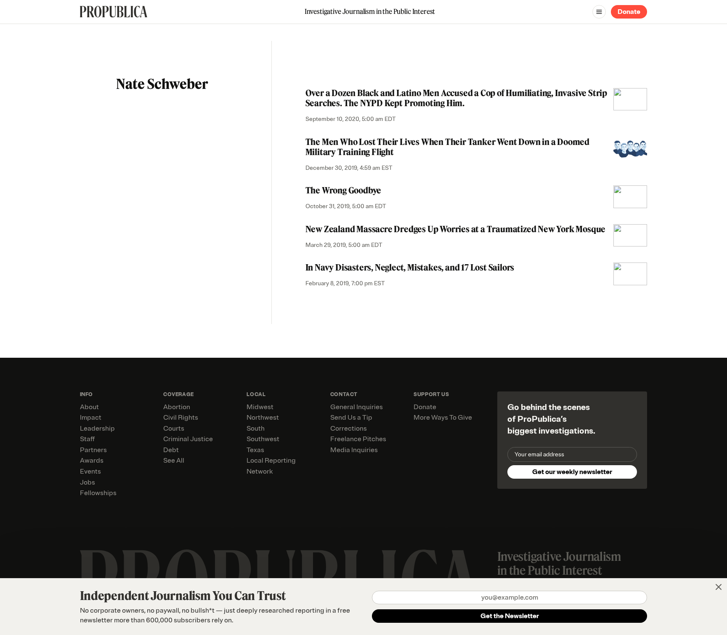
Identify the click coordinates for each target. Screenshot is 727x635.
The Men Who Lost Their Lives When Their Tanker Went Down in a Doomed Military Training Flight (447, 147)
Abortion (176, 407)
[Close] (718, 587)
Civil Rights (180, 417)
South (256, 428)
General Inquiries (356, 407)
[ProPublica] (113, 11)
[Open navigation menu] (599, 12)
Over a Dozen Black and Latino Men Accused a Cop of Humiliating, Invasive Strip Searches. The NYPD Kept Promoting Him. (456, 98)
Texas (255, 450)
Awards (91, 460)
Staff (87, 439)
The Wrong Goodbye (343, 190)
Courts (173, 428)
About (89, 407)
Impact (90, 417)
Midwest (260, 407)
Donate (629, 12)
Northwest (263, 417)
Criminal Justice (188, 439)
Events (90, 471)
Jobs (87, 482)
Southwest (263, 439)
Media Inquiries (354, 450)
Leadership (97, 428)
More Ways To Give (443, 417)
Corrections (348, 428)
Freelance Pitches (358, 439)
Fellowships (98, 493)
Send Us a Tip (351, 417)
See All (173, 460)
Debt (171, 450)
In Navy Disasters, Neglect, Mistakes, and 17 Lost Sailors (410, 267)
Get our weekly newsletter (572, 472)
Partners (93, 450)
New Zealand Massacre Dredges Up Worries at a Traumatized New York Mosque (455, 229)
